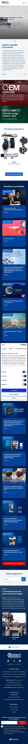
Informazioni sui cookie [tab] (20, 348)
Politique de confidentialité (17, 726)
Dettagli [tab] (11, 348)
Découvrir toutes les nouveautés (14, 563)
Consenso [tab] (4, 348)
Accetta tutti (14, 390)
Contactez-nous (14, 709)
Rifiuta (14, 398)
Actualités (14, 712)
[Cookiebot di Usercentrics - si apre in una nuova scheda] (20, 345)
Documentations (14, 707)
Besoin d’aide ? (15, 647)
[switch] (24, 376)
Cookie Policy (10, 664)
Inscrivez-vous (22, 722)
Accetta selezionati (14, 394)
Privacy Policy (18, 664)
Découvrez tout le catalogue (14, 174)
